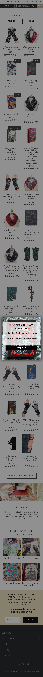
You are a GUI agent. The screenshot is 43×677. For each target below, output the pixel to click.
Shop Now (21, 347)
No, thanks (21, 353)
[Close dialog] (39, 319)
